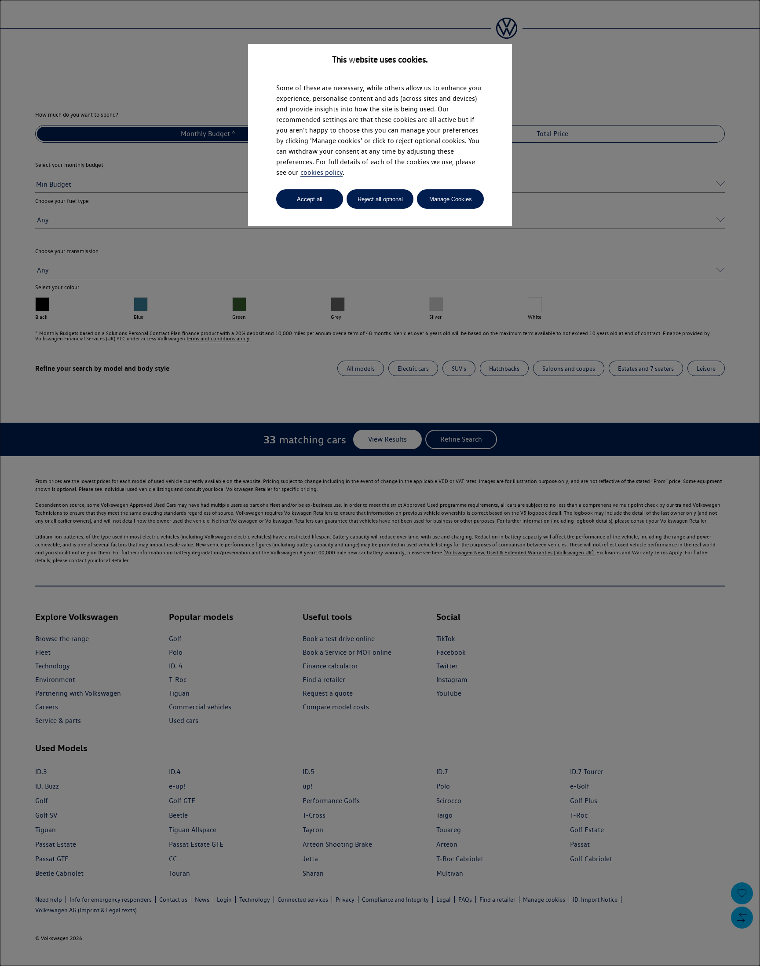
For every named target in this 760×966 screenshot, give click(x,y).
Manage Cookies (450, 199)
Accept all (309, 199)
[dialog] (380, 483)
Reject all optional (380, 199)
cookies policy (321, 172)
